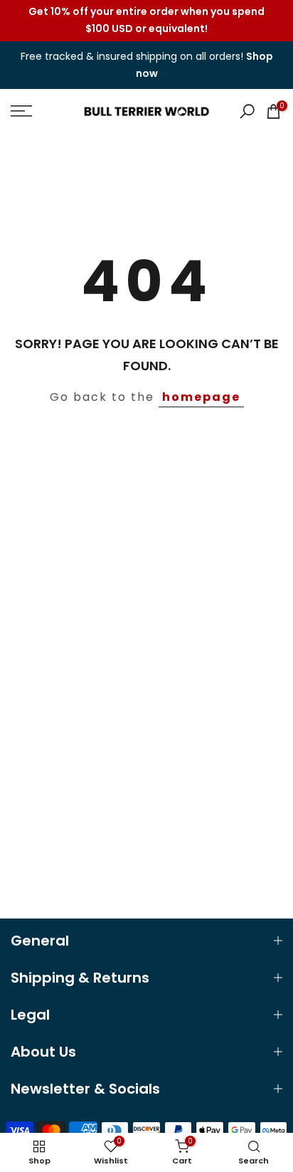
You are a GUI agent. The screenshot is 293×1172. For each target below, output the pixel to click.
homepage (201, 397)
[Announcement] (146, 21)
